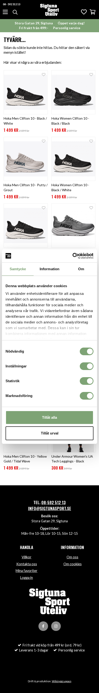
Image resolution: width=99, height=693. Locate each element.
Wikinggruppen (61, 681)
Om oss (72, 557)
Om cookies (72, 564)
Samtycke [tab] (18, 269)
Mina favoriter (26, 571)
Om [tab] (81, 269)
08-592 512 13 (53, 502)
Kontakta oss (26, 564)
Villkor (26, 557)
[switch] (86, 366)
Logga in (26, 578)
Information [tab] (49, 269)
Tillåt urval (49, 433)
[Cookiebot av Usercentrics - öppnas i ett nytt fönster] (72, 256)
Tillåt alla (49, 417)
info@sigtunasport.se (49, 508)
